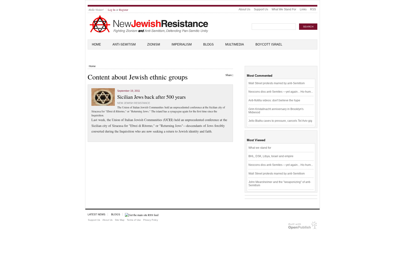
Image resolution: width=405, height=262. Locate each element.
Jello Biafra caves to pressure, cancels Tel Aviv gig (280, 120)
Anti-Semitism (124, 44)
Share (228, 75)
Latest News (96, 214)
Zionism (153, 44)
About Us (244, 9)
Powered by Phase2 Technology (302, 226)
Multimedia (234, 44)
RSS (313, 9)
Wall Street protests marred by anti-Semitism (276, 83)
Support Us (261, 9)
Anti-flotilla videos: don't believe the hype (274, 100)
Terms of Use (134, 220)
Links (303, 9)
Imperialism (182, 44)
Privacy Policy (150, 220)
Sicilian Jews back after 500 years (151, 96)
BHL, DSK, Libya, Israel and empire (270, 156)
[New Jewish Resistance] (149, 32)
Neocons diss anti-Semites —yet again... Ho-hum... (280, 91)
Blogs (208, 44)
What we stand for (259, 147)
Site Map (119, 220)
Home (96, 44)
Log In (111, 9)
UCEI (168, 120)
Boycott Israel (268, 44)
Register (123, 9)
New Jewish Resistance (133, 103)
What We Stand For (284, 9)
